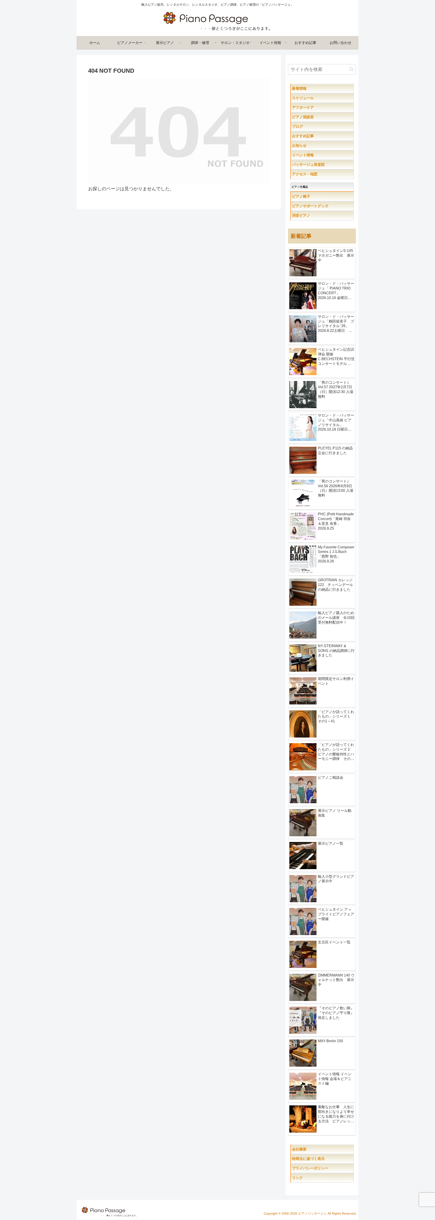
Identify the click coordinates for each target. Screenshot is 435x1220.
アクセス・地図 (314, 174)
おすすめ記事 (312, 136)
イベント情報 (312, 155)
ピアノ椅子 (314, 196)
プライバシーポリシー (321, 1168)
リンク (308, 1178)
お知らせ (308, 145)
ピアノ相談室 (312, 117)
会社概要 (314, 1149)
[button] (351, 69)
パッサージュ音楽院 (317, 164)
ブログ (306, 126)
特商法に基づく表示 (323, 1159)
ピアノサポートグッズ (323, 206)
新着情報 (308, 88)
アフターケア (317, 107)
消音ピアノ (310, 215)
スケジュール (317, 98)
